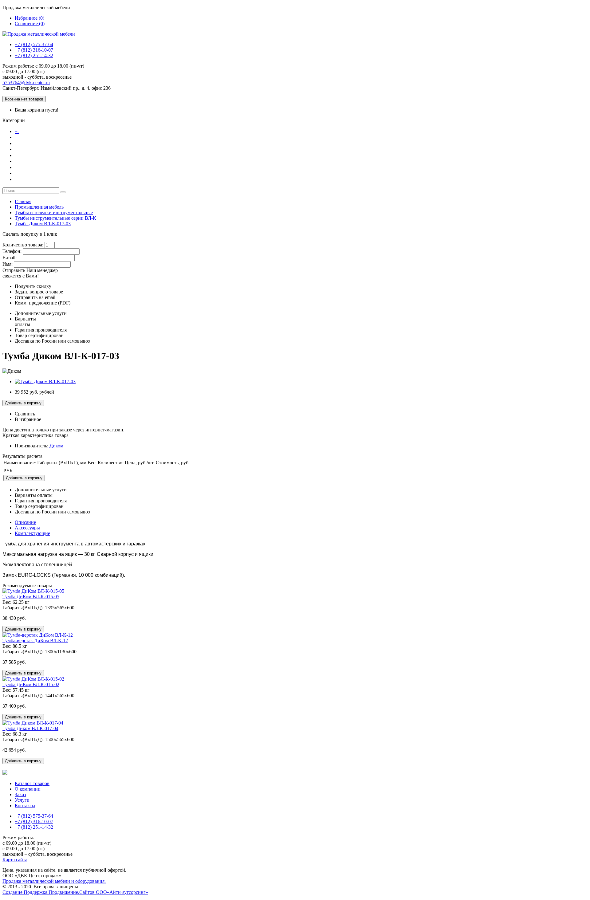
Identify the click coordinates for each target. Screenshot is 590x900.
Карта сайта (14, 859)
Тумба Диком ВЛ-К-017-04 (30, 728)
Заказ (21, 155)
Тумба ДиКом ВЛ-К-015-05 (30, 596)
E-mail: (9, 257)
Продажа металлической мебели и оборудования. (54, 881)
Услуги (23, 167)
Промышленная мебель (39, 207)
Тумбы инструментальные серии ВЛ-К (55, 218)
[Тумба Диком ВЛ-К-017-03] (45, 381)
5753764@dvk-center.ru (26, 82)
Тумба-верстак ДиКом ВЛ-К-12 (35, 640)
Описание (25, 522)
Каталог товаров (39, 131)
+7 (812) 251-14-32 (34, 55)
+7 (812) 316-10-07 (34, 50)
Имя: (7, 264)
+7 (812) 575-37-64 (34, 44)
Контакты (26, 179)
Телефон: (12, 251)
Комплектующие (32, 533)
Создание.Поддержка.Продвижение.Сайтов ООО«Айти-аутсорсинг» (75, 892)
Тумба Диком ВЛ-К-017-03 (43, 223)
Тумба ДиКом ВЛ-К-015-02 (30, 684)
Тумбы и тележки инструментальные (54, 212)
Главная (23, 201)
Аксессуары (27, 527)
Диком (56, 445)
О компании (29, 143)
